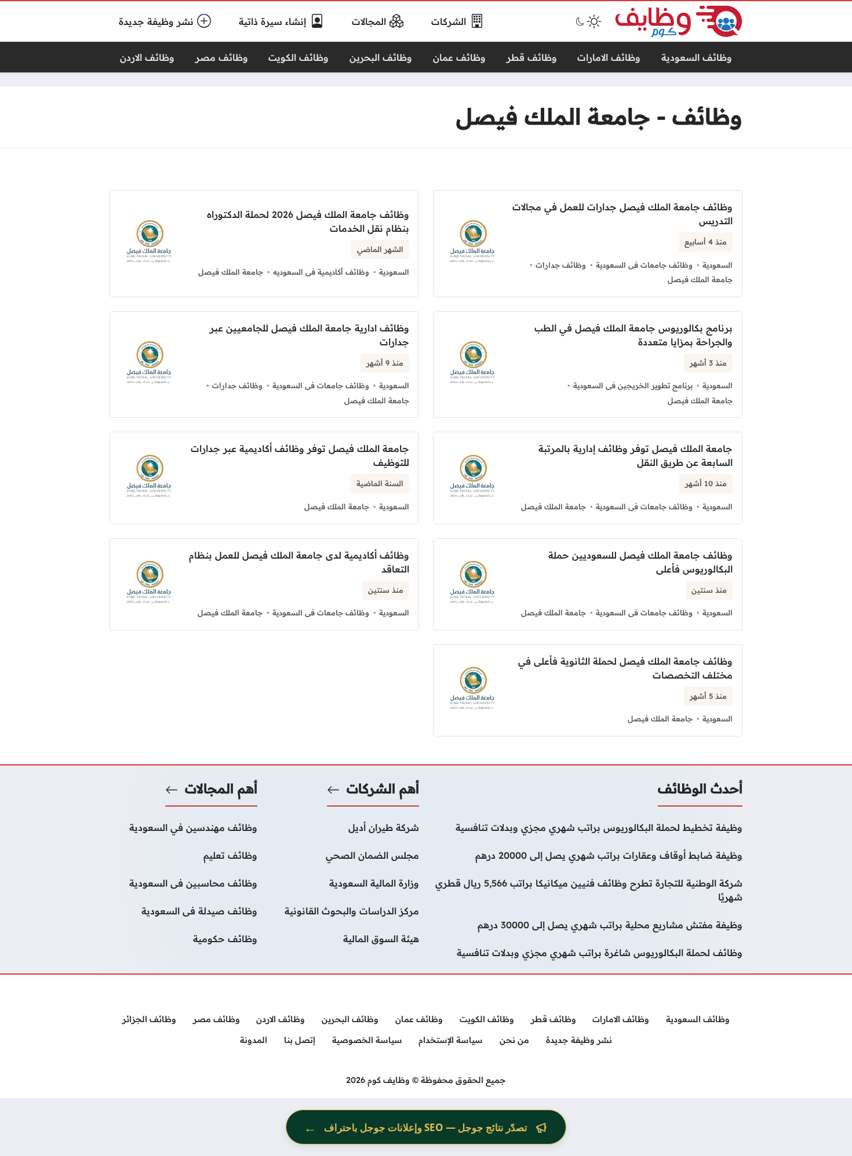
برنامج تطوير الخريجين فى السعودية (633, 385)
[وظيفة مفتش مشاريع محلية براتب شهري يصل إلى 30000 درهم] (587, 925)
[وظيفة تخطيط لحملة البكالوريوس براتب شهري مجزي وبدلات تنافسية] (587, 827)
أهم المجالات (221, 789)
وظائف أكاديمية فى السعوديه (321, 271)
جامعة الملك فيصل (700, 279)
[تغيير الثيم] (587, 21)
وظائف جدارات (561, 264)
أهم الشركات (383, 789)
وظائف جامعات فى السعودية (644, 264)
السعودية (717, 264)
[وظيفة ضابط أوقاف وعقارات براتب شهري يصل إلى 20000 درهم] (587, 855)
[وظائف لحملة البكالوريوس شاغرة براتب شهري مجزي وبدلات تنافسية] (587, 953)
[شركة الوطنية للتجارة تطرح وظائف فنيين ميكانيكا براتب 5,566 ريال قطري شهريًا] (587, 890)
